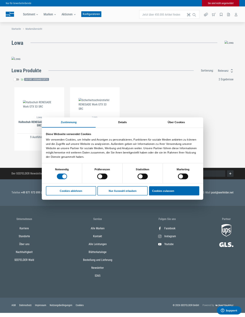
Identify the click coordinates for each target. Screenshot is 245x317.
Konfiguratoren (91, 14)
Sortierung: (207, 70)
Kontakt (97, 236)
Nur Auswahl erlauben (122, 190)
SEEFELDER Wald (24, 260)
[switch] (102, 176)
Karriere (24, 228)
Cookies (80, 305)
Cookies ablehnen (71, 190)
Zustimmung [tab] (69, 122)
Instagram (170, 236)
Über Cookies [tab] (176, 122)
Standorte (24, 236)
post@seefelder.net (222, 192)
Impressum (41, 305)
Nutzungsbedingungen (61, 305)
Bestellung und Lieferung (97, 260)
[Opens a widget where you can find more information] (229, 310)
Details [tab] (122, 122)
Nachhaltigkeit (24, 252)
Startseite (16, 28)
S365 (97, 275)
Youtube (169, 244)
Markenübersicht (33, 28)
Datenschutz (25, 305)
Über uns (24, 244)
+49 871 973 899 (31, 192)
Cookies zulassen (163, 190)
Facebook (169, 228)
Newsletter (97, 267)
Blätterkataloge (98, 252)
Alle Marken (98, 228)
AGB (13, 305)
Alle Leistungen (98, 244)
